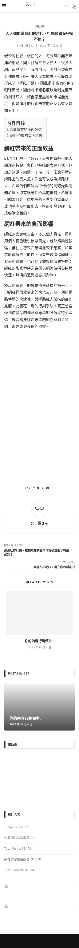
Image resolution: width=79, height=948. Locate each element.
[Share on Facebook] (34, 488)
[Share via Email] (47, 488)
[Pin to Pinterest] (43, 488)
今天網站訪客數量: (17, 838)
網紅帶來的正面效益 (25, 130)
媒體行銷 (40, 26)
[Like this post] (28, 488)
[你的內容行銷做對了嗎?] (39, 613)
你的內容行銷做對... (39, 641)
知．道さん (26, 46)
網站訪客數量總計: (17, 860)
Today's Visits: (14, 827)
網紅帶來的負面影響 (26, 136)
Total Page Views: (17, 870)
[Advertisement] (39, 373)
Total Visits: (12, 849)
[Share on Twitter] (38, 488)
